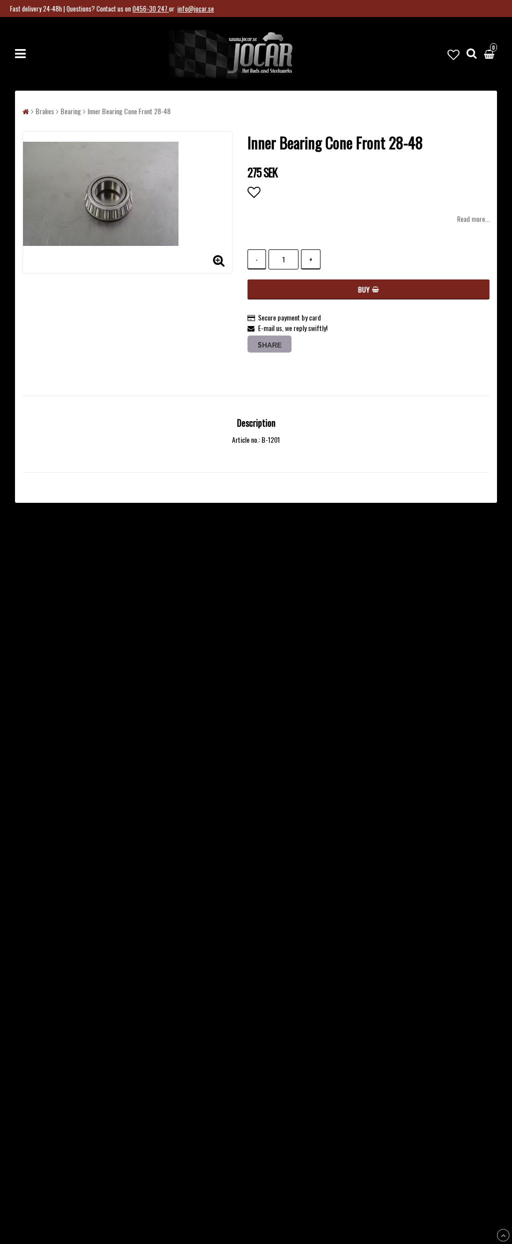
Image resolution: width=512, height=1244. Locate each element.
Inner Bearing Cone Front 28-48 (129, 111)
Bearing (70, 111)
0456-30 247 (150, 9)
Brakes (45, 111)
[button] (454, 54)
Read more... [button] (473, 218)
